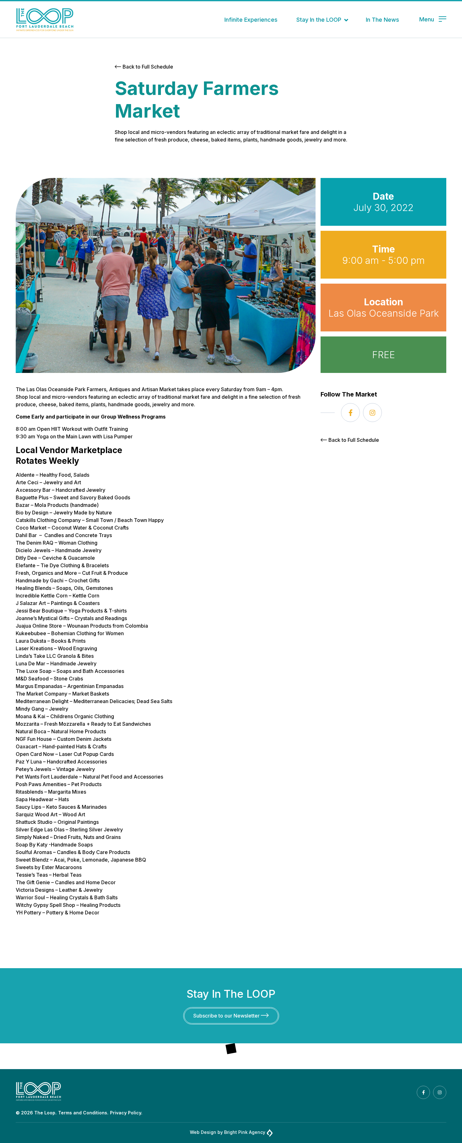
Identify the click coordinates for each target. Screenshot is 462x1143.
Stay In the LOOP (318, 19)
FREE (383, 354)
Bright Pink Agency (244, 1132)
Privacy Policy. (126, 1112)
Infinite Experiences (251, 19)
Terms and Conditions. (83, 1112)
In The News (382, 19)
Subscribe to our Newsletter (227, 1016)
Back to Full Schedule (148, 67)
